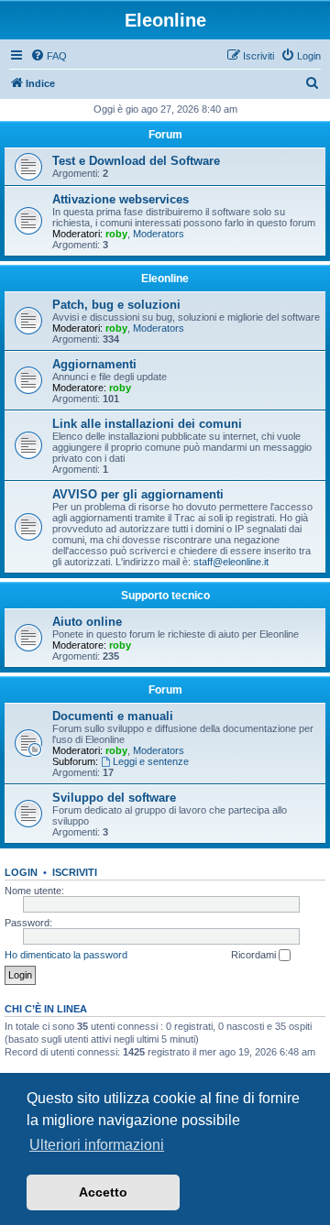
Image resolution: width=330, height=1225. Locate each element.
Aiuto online (87, 622)
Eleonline (165, 278)
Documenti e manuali (112, 716)
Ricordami (255, 954)
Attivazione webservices (120, 199)
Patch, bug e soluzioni (116, 305)
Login (21, 872)
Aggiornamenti (94, 364)
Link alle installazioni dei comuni (147, 424)
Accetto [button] (103, 1192)
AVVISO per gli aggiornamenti (138, 494)
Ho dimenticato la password (66, 954)
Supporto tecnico (165, 595)
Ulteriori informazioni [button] (96, 1145)
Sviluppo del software (114, 797)
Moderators (158, 233)
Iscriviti (74, 872)
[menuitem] (48, 56)
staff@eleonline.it (231, 561)
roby (116, 233)
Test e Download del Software (136, 161)
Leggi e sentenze (151, 761)
